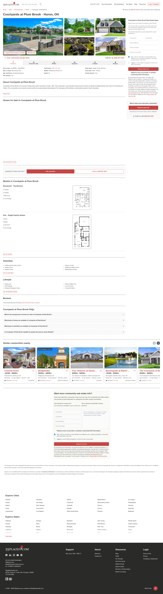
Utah (129, 532)
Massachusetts (71, 523)
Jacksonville (9, 511)
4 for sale (82, 380)
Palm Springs (40, 505)
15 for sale (14, 380)
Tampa (7, 502)
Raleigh (69, 508)
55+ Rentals (119, 559)
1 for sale (116, 380)
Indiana (38, 529)
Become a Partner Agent (123, 569)
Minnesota (70, 529)
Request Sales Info (143, 69)
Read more (6, 93)
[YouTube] (18, 555)
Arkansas (8, 526)
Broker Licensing (121, 571)
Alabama (8, 521)
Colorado (8, 532)
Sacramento (39, 508)
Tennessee (131, 526)
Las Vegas (131, 499)
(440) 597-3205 (94, 4)
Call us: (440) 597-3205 (99, 171)
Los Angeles (40, 511)
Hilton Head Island (72, 511)
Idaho (38, 523)
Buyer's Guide (120, 566)
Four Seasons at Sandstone (84, 371)
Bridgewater (44, 371)
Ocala (7, 508)
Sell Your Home (120, 561)
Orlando (7, 499)
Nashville (131, 508)
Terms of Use (131, 96)
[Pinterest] (21, 555)
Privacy (145, 556)
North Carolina (102, 529)
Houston (130, 505)
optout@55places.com (134, 92)
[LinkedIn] (10, 555)
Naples (7, 505)
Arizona (7, 523)
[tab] (13, 62)
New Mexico (101, 523)
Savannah (70, 502)
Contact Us (98, 556)
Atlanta (69, 499)
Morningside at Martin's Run (118, 371)
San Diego (39, 502)
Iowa (37, 532)
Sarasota (39, 499)
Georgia (38, 521)
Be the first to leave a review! (31, 302)
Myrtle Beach (101, 499)
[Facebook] (6, 555)
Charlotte (69, 505)
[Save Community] (33, 371)
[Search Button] (40, 4)
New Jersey (101, 521)
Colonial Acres (11, 371)
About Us (97, 553)
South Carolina (132, 523)
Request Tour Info (81, 444)
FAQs (117, 556)
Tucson (100, 508)
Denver (100, 505)
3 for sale (48, 380)
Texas (130, 529)
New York (100, 526)
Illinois (38, 526)
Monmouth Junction (103, 502)
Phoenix (100, 511)
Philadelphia (132, 502)
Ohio (99, 532)
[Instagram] (14, 555)
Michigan (69, 526)
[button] (64, 314)
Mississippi (70, 532)
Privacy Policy (150, 94)
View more (8, 536)
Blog (117, 553)
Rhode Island (132, 521)
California (8, 529)
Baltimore (131, 511)
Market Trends (120, 564)
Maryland (69, 521)
